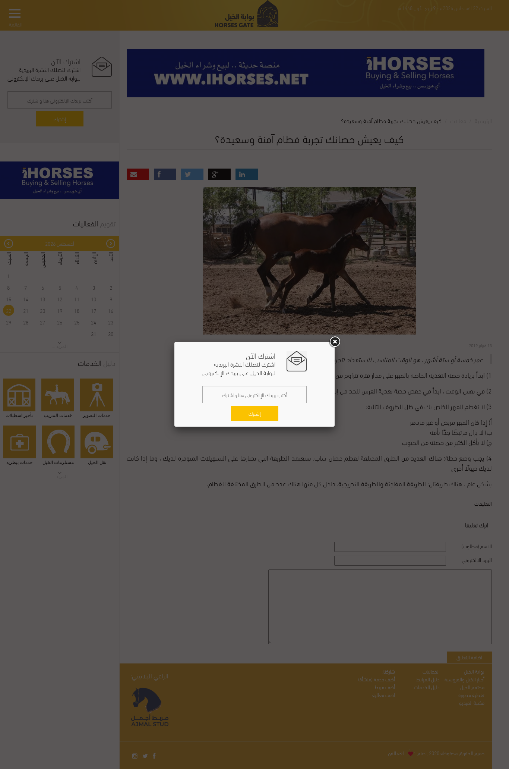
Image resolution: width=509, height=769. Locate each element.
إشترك (255, 413)
